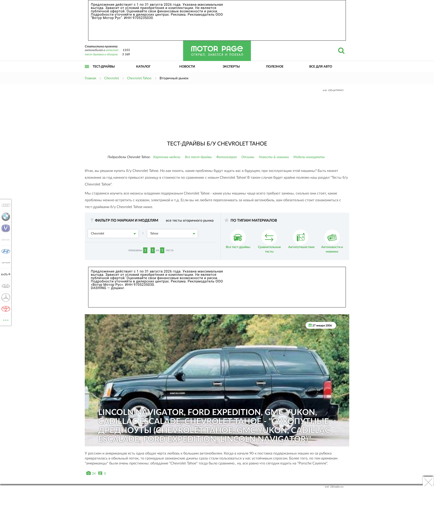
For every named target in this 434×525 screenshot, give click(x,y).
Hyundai (4, 251)
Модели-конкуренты (309, 157)
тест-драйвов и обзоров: (101, 54)
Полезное (274, 66)
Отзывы (247, 157)
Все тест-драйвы (198, 157)
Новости (187, 66)
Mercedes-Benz (4, 297)
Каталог (143, 66)
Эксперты (231, 66)
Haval (4, 239)
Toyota (4, 308)
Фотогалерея (226, 157)
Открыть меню (87, 71)
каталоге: (112, 50)
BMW (4, 216)
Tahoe (154, 233)
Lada (4, 285)
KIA (4, 274)
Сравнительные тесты (269, 249)
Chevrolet (97, 233)
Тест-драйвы (104, 66)
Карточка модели (166, 157)
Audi (4, 205)
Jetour (4, 262)
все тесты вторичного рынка (190, 220)
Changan (4, 228)
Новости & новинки (274, 157)
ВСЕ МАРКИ (6, 318)
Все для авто (320, 66)
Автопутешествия (301, 247)
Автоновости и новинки (332, 249)
